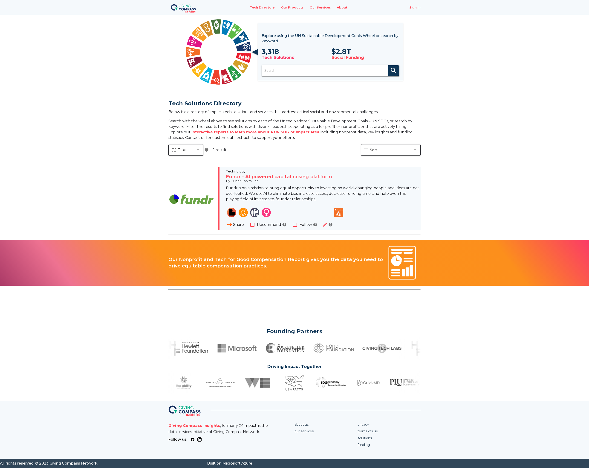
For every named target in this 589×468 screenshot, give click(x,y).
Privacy (363, 424)
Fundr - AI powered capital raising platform (279, 176)
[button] (185, 150)
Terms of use (368, 431)
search (394, 71)
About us (301, 424)
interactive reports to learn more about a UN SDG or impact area (255, 132)
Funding (364, 445)
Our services (304, 431)
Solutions (365, 438)
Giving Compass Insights (194, 425)
